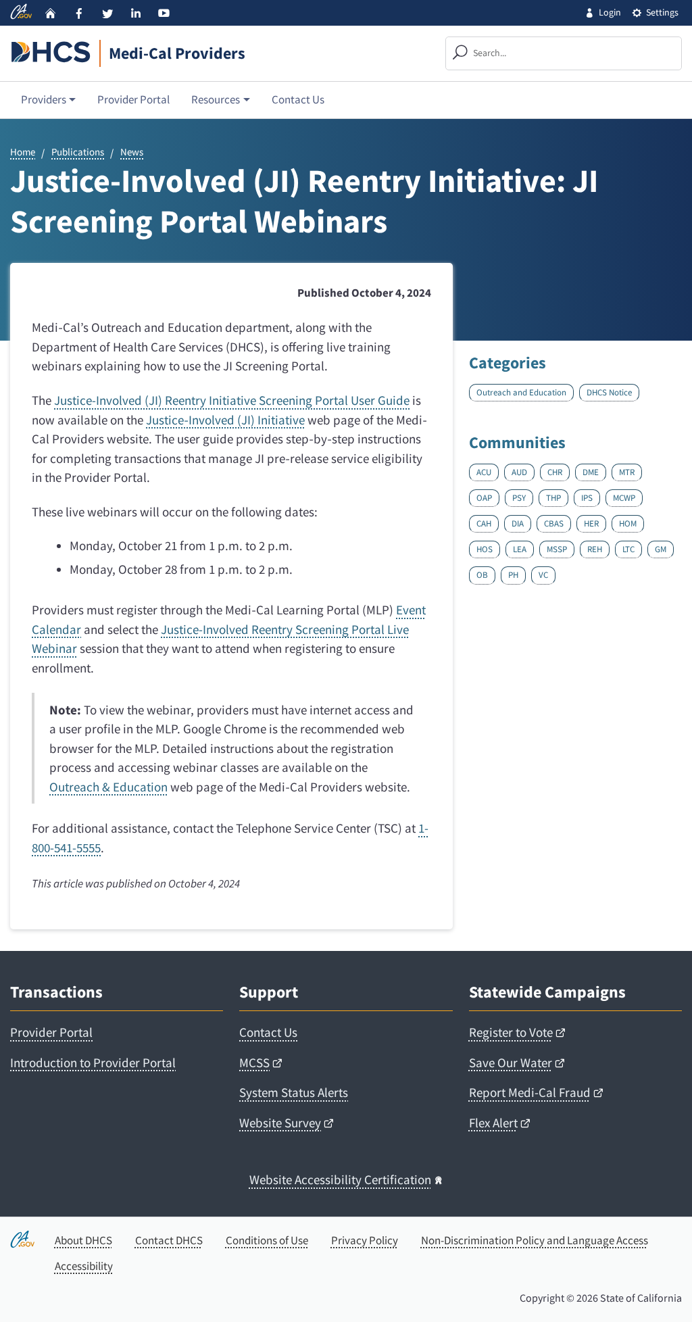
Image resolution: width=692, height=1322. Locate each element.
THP (553, 496)
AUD (519, 471)
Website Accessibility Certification (340, 1179)
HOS (484, 548)
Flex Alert (493, 1123)
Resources (215, 99)
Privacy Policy (364, 1240)
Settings (662, 12)
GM (660, 548)
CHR (555, 471)
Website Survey (280, 1123)
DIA (517, 522)
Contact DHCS (169, 1240)
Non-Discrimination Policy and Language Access (534, 1240)
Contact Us (298, 99)
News (131, 152)
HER (591, 522)
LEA (519, 548)
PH (513, 573)
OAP (484, 496)
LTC (628, 548)
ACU (484, 471)
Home (22, 152)
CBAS (554, 522)
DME (590, 471)
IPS (587, 496)
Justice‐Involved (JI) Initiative (225, 420)
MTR (627, 471)
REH (595, 548)
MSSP (556, 548)
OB (482, 573)
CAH (484, 522)
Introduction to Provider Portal (93, 1062)
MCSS (254, 1062)
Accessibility (84, 1265)
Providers (43, 99)
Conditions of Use (267, 1240)
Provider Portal (133, 99)
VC (543, 573)
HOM (628, 522)
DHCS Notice (609, 392)
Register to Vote (511, 1032)
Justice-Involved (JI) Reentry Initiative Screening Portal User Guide (232, 400)
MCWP (624, 496)
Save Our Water (510, 1062)
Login (610, 12)
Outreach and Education (521, 392)
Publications (77, 152)
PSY (519, 496)
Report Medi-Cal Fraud (530, 1092)
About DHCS (83, 1240)
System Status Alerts (293, 1092)
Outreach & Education (108, 787)
